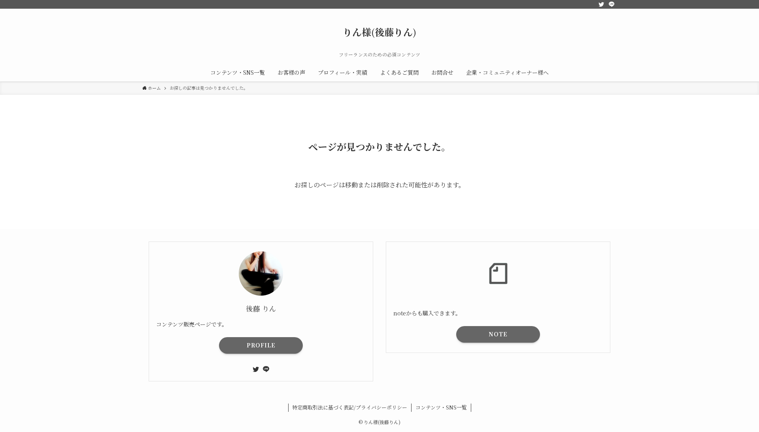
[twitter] (601, 4)
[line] (611, 4)
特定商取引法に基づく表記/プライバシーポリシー (349, 407)
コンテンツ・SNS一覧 (441, 407)
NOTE (498, 334)
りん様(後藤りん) (379, 32)
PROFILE (261, 345)
